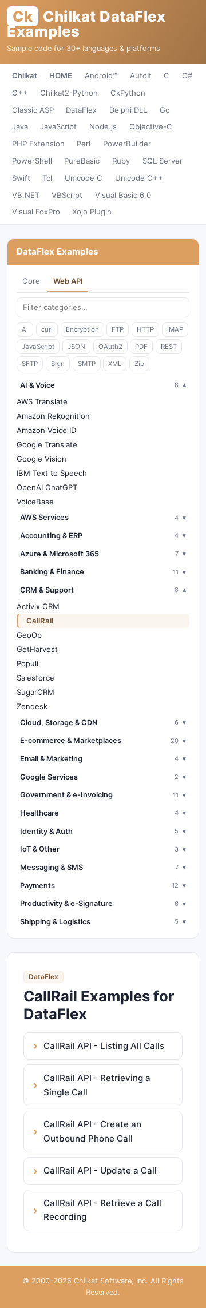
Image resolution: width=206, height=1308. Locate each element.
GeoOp (29, 634)
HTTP (145, 329)
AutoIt (141, 75)
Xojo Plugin (92, 211)
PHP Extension (38, 143)
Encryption (82, 329)
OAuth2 (110, 347)
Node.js (103, 126)
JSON (76, 347)
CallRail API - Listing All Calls (103, 1045)
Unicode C (83, 177)
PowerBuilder (127, 143)
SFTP (30, 364)
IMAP (175, 329)
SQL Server (162, 160)
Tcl (47, 177)
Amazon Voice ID (46, 430)
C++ (20, 92)
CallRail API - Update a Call (100, 1170)
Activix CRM (38, 606)
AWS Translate (42, 401)
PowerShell (32, 160)
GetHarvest (37, 649)
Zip (139, 364)
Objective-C (150, 126)
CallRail (39, 620)
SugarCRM (35, 692)
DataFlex (81, 109)
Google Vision (41, 458)
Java (20, 126)
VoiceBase (35, 501)
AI (25, 329)
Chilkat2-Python (69, 92)
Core (31, 280)
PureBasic (82, 160)
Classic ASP (33, 109)
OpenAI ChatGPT (47, 487)
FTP (118, 329)
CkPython (127, 92)
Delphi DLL (128, 109)
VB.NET (25, 195)
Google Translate (47, 444)
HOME (60, 75)
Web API (68, 280)
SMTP (87, 364)
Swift (21, 177)
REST (169, 347)
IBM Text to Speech (52, 473)
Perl (83, 143)
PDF (141, 347)
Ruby (121, 160)
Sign (58, 364)
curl (47, 329)
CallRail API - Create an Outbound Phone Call (92, 1131)
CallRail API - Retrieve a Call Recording (102, 1210)
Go (165, 109)
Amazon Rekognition (53, 415)
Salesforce (35, 677)
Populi (27, 663)
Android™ (101, 75)
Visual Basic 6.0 (123, 195)
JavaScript (58, 126)
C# (187, 75)
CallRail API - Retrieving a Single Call (96, 1084)
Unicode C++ (139, 177)
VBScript (67, 195)
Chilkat (24, 75)
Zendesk (32, 706)
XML (114, 364)
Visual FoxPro (36, 211)
